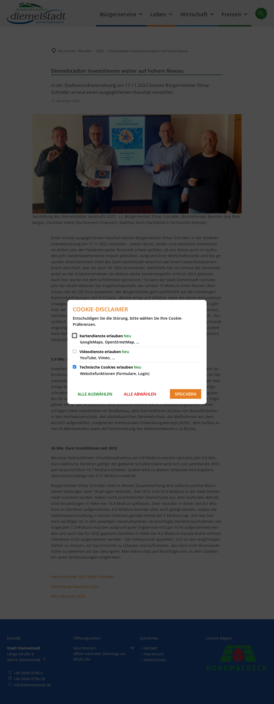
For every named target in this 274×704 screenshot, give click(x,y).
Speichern (185, 394)
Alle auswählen (95, 394)
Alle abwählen (140, 394)
